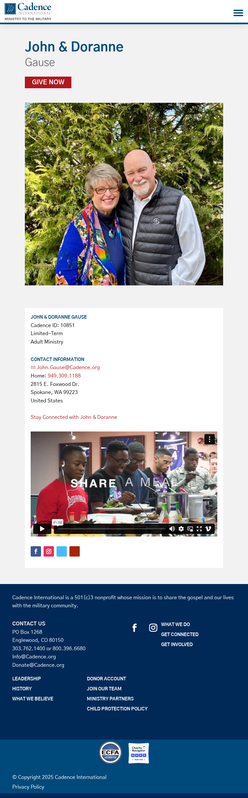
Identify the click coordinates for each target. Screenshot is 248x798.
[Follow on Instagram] (49, 551)
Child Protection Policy (117, 709)
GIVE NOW (48, 82)
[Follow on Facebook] (36, 551)
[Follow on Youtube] (74, 551)
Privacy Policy (28, 787)
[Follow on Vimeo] (62, 551)
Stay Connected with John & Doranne (74, 417)
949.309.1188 (64, 375)
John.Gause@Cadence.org (68, 367)
